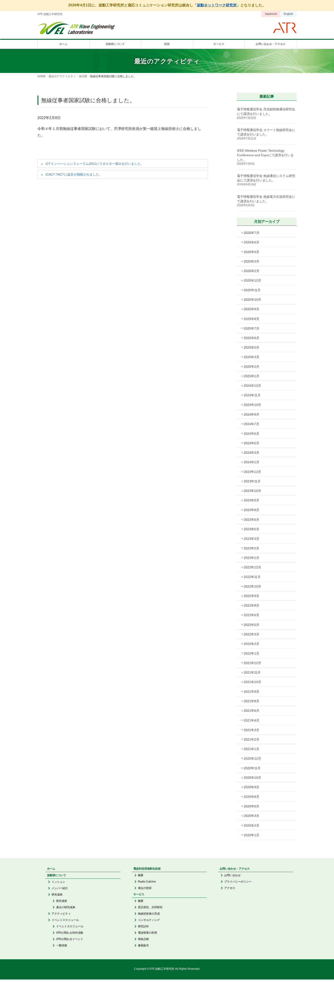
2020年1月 (251, 835)
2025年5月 (251, 347)
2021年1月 (251, 749)
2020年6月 (251, 806)
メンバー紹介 (60, 888)
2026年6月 (251, 242)
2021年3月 (251, 730)
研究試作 (143, 926)
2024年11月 (252, 395)
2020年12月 (252, 758)
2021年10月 (252, 682)
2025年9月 (251, 309)
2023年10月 (252, 491)
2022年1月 (251, 653)
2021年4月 (251, 720)
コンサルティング (149, 920)
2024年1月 (251, 462)
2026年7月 (251, 233)
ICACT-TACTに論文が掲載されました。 (73, 174)
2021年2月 (251, 739)
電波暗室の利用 (147, 932)
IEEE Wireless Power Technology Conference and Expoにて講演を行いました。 (265, 155)
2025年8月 (251, 319)
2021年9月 (251, 691)
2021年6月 (251, 710)
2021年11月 (252, 672)
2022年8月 (251, 605)
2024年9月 (251, 414)
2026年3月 (251, 261)
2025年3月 (251, 357)
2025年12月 (252, 280)
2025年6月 (251, 338)
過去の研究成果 (65, 907)
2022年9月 (251, 596)
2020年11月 (252, 768)
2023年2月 (251, 548)
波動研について (56, 875)
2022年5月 (251, 625)
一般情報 (61, 945)
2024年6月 (251, 433)
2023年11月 (252, 481)
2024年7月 (251, 424)
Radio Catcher (147, 881)
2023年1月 (251, 558)
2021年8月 (251, 701)
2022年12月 (252, 567)
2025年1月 (251, 376)
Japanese (271, 13)
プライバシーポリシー (238, 881)
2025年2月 (251, 366)
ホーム (51, 868)
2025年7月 (251, 328)
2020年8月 (251, 796)
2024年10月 (252, 405)
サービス (138, 894)
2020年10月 (252, 777)
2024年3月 (251, 452)
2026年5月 (251, 252)
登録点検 (143, 939)
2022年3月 (251, 634)
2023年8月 (251, 510)
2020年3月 (251, 816)
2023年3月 (251, 539)
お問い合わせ (232, 875)
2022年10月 (252, 586)
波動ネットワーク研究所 (217, 5)
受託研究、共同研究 (150, 907)
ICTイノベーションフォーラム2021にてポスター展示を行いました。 (94, 164)
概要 (140, 875)
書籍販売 (143, 945)
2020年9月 (251, 787)
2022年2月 (251, 644)
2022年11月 (252, 577)
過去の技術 (145, 888)
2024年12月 (252, 385)
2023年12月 (252, 472)
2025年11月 (252, 290)
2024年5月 (251, 443)
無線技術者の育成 (149, 913)
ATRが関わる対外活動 (69, 932)
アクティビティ (61, 913)
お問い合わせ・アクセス (235, 868)
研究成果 (57, 894)
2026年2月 (251, 271)
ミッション (58, 881)
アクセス (229, 888)
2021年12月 (252, 663)
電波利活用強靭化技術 (147, 868)
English (288, 13)
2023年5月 (251, 529)
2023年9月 (251, 500)
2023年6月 (251, 519)
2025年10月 (252, 299)
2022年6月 (251, 615)
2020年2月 (251, 825)
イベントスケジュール (65, 920)
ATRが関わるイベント (69, 939)
